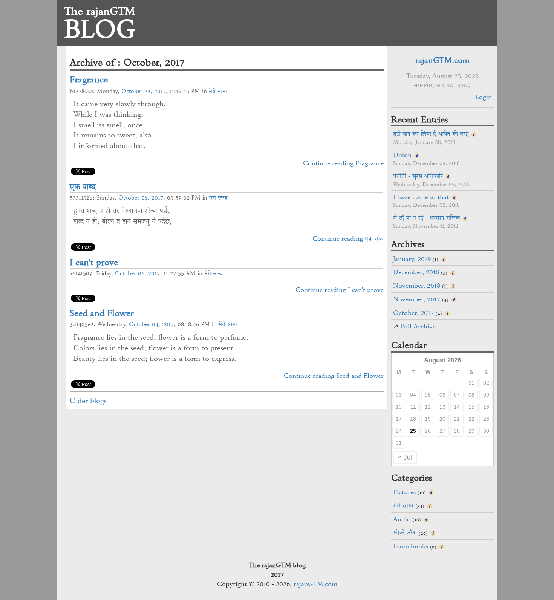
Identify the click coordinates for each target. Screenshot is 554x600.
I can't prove (94, 262)
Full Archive (418, 326)
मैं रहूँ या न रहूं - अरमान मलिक (426, 218)
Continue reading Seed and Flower (334, 375)
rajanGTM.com (442, 60)
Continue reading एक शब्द (348, 238)
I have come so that (421, 197)
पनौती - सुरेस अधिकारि (418, 176)
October (131, 91)
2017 (160, 91)
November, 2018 (416, 285)
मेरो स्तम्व (218, 91)
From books (410, 546)
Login (483, 97)
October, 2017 (413, 313)
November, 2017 (416, 299)
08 (144, 197)
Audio (402, 519)
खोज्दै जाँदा (405, 532)
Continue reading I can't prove (339, 290)
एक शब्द (83, 186)
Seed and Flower (102, 312)
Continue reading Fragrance (343, 163)
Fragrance (89, 79)
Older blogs (88, 400)
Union (402, 155)
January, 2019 (412, 259)
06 (141, 273)
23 (147, 91)
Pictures (404, 492)
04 (155, 324)
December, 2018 (416, 272)
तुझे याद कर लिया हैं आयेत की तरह (430, 134)
